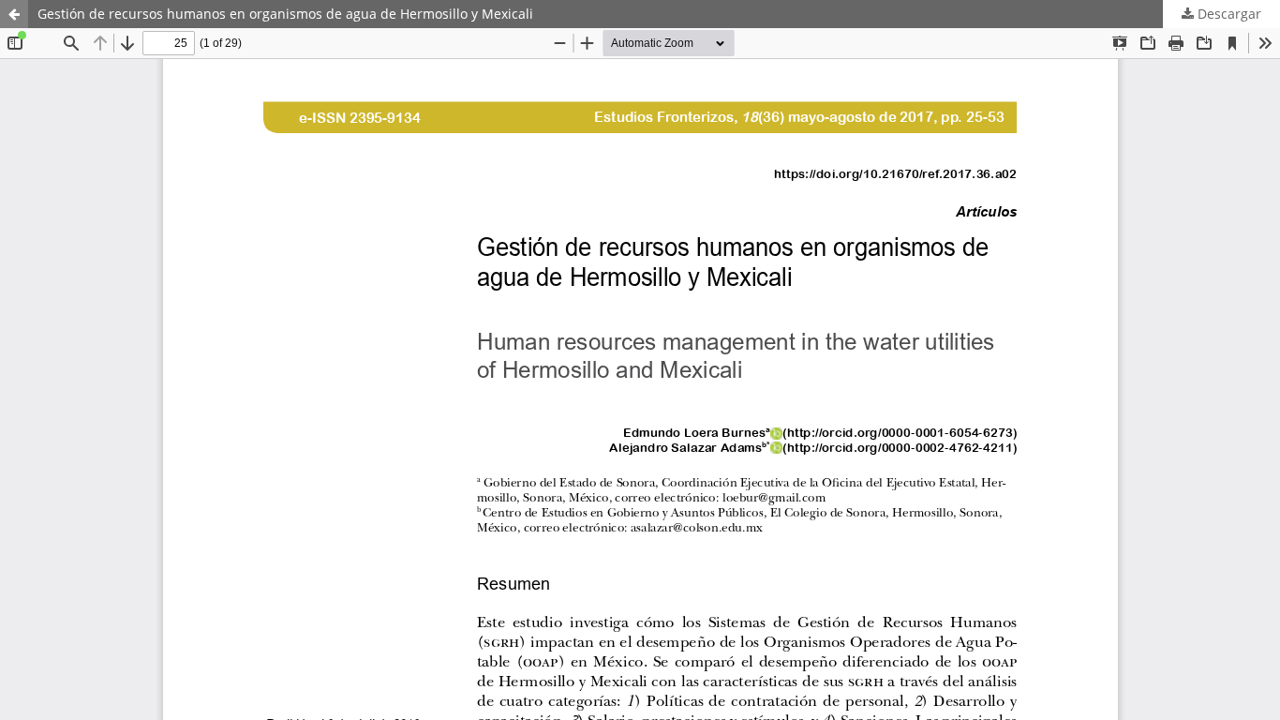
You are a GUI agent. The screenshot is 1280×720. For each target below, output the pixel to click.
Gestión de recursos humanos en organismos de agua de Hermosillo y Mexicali (285, 13)
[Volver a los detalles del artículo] (14, 14)
